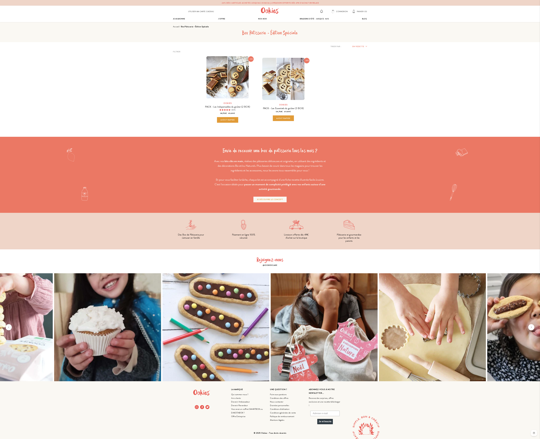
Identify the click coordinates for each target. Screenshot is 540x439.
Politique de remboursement (282, 416)
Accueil (176, 26)
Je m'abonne (179, 19)
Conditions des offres (279, 398)
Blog (364, 19)
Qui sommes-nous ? (239, 394)
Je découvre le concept (270, 199)
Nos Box (262, 19)
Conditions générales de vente (283, 412)
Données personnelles (279, 405)
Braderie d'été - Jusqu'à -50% (314, 19)
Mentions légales (277, 420)
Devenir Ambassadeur (240, 401)
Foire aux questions (278, 394)
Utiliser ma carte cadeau (201, 12)
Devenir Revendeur (239, 405)
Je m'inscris (325, 421)
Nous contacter (276, 401)
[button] (225, 110)
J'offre (221, 19)
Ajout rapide (227, 120)
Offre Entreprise (238, 416)
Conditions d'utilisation (279, 409)
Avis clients (236, 398)
